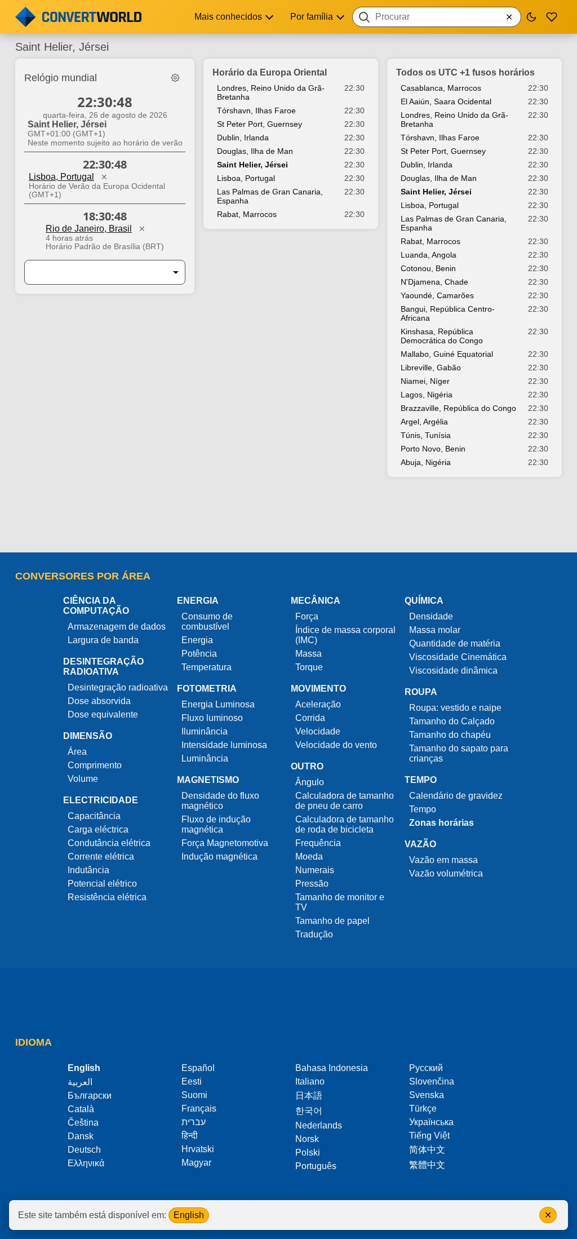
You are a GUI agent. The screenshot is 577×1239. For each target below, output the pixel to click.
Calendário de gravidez (456, 795)
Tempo (422, 809)
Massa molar (434, 630)
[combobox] (436, 17)
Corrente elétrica (101, 856)
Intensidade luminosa (224, 745)
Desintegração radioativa (118, 687)
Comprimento (95, 765)
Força (306, 616)
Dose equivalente (103, 714)
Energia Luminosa (218, 704)
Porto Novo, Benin (433, 448)
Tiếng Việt (429, 1135)
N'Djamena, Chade (434, 281)
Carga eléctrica (98, 829)
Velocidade (317, 731)
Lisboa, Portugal (61, 177)
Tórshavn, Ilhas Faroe (256, 110)
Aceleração (318, 704)
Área (77, 751)
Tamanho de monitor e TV (339, 902)
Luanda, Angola (428, 254)
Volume (83, 779)
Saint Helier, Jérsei (252, 164)
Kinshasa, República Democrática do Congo (442, 336)
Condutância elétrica (109, 843)
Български (90, 1095)
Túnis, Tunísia (426, 435)
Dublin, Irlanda (243, 137)
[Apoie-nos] (552, 17)
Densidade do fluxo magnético (220, 801)
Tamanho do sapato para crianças (458, 753)
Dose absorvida (99, 701)
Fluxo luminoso (212, 718)
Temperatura (206, 667)
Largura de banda (103, 640)
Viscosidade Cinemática (458, 657)
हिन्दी (189, 1135)
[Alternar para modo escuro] (531, 17)
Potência (199, 653)
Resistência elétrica (107, 897)
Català (81, 1109)
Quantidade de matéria (454, 643)
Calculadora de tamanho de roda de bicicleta (344, 824)
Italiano (310, 1081)
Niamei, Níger (425, 381)
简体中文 (427, 1149)
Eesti (191, 1081)
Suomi (194, 1095)
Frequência (318, 843)
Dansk (81, 1136)
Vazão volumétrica (446, 873)
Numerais (314, 870)
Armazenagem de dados (117, 626)
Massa (308, 653)
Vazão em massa (443, 860)
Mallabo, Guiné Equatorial (447, 354)
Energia (197, 640)
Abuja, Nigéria (426, 462)
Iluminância (204, 731)
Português (315, 1166)
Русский (426, 1068)
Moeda (309, 856)
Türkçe (423, 1108)
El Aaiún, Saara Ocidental (446, 101)
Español (198, 1068)
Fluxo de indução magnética (216, 824)
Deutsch (84, 1149)
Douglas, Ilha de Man (255, 151)
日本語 (308, 1095)
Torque (309, 667)
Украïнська (431, 1122)
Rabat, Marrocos (247, 214)
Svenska (426, 1095)
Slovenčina (431, 1081)
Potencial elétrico (102, 883)
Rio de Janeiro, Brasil (89, 228)
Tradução (314, 934)
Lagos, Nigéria (426, 394)
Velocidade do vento (336, 745)
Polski (307, 1152)
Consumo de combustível (207, 621)
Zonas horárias (441, 823)
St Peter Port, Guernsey (259, 124)
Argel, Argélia (424, 421)
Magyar (196, 1162)
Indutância (88, 870)
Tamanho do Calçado (452, 721)
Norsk (307, 1139)
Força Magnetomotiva (224, 843)
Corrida (310, 718)
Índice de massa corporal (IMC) (345, 635)
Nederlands (318, 1125)
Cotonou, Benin (428, 268)
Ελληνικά (86, 1163)
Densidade (431, 616)
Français (198, 1108)
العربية (80, 1082)
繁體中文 (427, 1165)
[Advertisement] (288, 520)
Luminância (204, 758)
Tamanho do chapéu (450, 735)
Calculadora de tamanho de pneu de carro (344, 801)
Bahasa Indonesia (331, 1068)
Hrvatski (197, 1149)
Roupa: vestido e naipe (455, 708)
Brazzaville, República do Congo (458, 408)
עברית (193, 1122)
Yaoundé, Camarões (437, 295)
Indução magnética (219, 856)
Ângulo (309, 782)
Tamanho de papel (332, 921)
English (189, 1215)
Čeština (83, 1122)
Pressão (312, 883)
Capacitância (94, 816)
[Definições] (175, 78)
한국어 (308, 1111)
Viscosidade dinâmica (453, 670)
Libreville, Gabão (431, 367)
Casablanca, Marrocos (441, 87)
